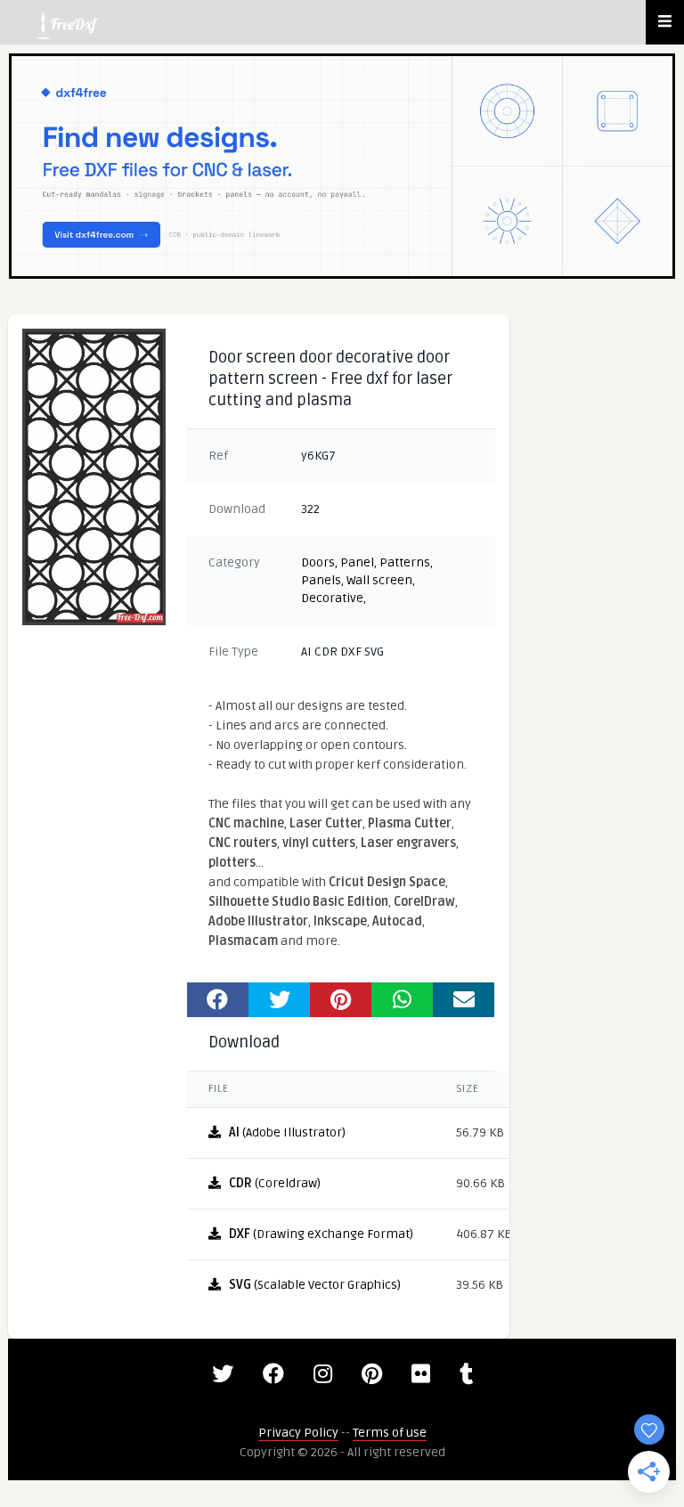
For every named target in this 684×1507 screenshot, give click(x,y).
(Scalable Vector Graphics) (315, 1284)
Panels (321, 580)
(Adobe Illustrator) (287, 1132)
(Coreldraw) (275, 1183)
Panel (357, 562)
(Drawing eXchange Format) (321, 1234)
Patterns (404, 562)
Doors (318, 562)
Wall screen (379, 580)
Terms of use (390, 1432)
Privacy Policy (298, 1432)
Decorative (332, 598)
